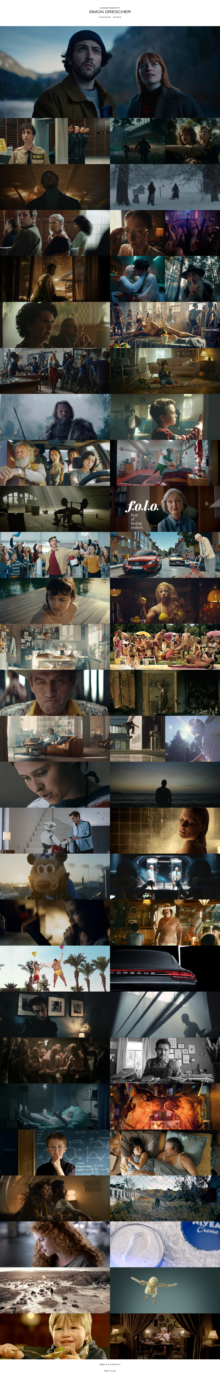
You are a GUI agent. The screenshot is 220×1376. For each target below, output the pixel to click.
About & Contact (110, 1364)
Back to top (110, 1371)
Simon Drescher (110, 12)
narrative (117, 17)
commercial (104, 17)
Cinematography (110, 8)
